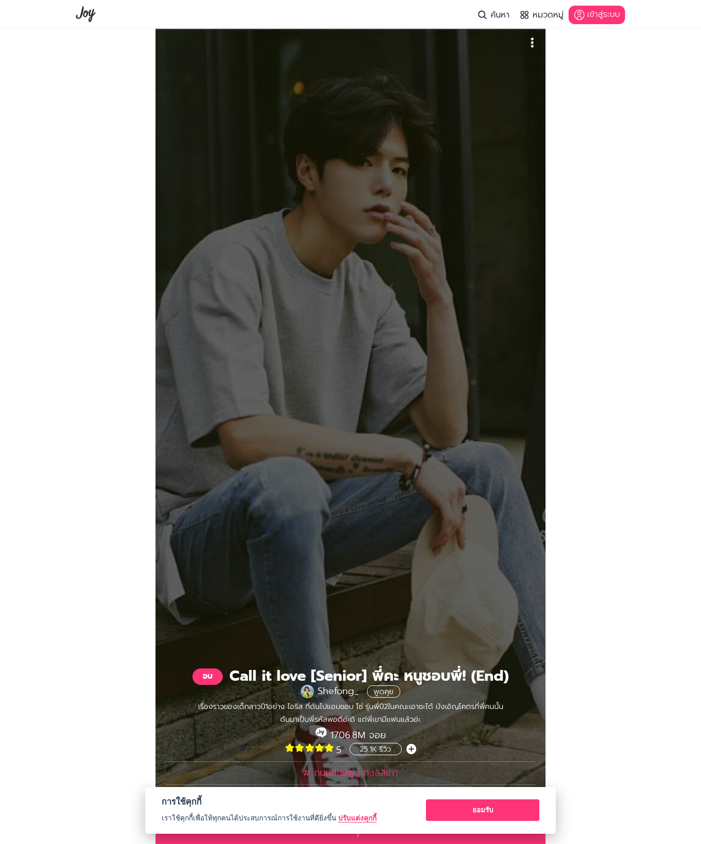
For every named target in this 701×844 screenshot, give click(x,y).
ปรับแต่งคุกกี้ (357, 818)
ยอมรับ (483, 809)
